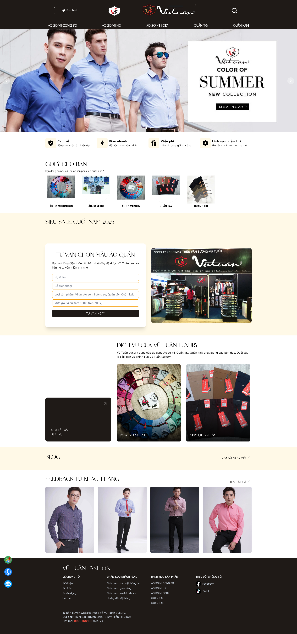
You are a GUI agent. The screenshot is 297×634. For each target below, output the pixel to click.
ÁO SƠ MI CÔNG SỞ (61, 206)
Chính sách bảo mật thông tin (123, 583)
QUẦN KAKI (201, 206)
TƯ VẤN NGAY (95, 313)
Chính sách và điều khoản (121, 593)
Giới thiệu (68, 583)
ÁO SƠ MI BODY (131, 206)
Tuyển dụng (69, 593)
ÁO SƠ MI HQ (96, 206)
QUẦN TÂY (166, 206)
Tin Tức (67, 588)
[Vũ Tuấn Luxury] (146, 128)
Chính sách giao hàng (119, 588)
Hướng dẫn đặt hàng (118, 598)
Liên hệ (67, 598)
